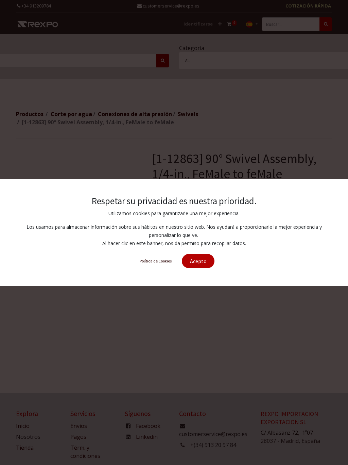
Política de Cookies (156, 260)
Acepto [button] (198, 261)
